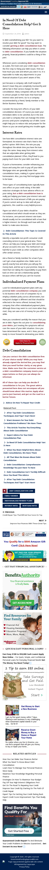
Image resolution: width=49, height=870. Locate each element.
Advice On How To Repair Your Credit (23, 402)
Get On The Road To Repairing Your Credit (21, 785)
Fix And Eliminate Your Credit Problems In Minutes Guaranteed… (24, 843)
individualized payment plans (18, 501)
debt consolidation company (24, 291)
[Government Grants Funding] (24, 7)
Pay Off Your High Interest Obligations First (21, 782)
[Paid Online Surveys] (24, 560)
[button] (45, 12)
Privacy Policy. (24, 867)
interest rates (11, 506)
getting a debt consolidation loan (26, 46)
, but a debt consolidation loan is (27, 193)
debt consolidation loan (21, 491)
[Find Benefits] (22, 835)
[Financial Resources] (22, 643)
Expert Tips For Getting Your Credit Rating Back (23, 794)
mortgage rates (29, 506)
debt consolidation (14, 51)
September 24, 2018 (13, 34)
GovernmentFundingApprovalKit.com (24, 859)
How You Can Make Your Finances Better (20, 759)
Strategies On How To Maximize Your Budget (22, 779)
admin (26, 34)
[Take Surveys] (24, 699)
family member (11, 496)
